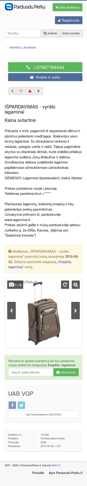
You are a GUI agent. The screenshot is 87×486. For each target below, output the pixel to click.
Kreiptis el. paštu (47, 77)
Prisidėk (38, 472)
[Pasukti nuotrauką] (65, 285)
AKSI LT (56, 465)
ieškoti (52, 33)
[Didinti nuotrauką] (76, 285)
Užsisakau (68, 372)
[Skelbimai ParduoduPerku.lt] (26, 6)
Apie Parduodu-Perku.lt (65, 472)
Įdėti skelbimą (68, 7)
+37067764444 (48, 67)
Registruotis (70, 20)
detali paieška (71, 33)
